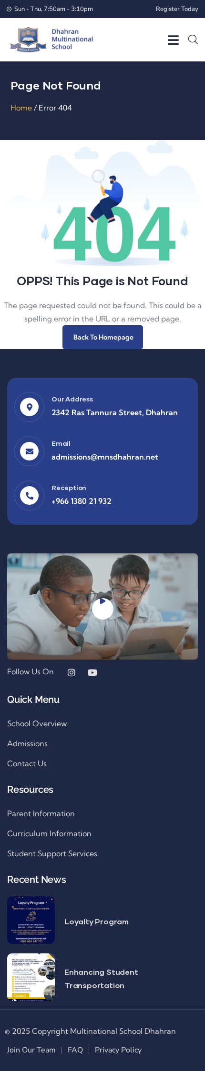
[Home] (51, 39)
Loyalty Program (96, 921)
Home (21, 107)
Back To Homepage (102, 337)
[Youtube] (92, 672)
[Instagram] (71, 672)
